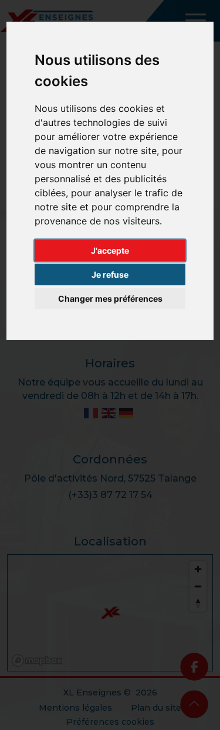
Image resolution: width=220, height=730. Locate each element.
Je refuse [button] (110, 274)
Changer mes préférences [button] (110, 298)
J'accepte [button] (110, 250)
